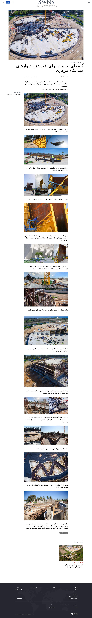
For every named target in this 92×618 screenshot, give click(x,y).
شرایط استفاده (52, 607)
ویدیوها (43, 9)
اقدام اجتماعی (74, 591)
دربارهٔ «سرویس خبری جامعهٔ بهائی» (70, 604)
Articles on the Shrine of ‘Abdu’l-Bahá (13, 98)
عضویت (7, 4)
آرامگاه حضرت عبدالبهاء (78, 566)
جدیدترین (55, 9)
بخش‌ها (49, 9)
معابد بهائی (75, 594)
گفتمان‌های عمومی (73, 589)
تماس (76, 607)
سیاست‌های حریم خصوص (50, 604)
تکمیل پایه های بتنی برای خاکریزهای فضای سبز (74, 569)
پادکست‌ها (37, 9)
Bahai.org (19, 598)
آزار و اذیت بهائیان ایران (73, 598)
